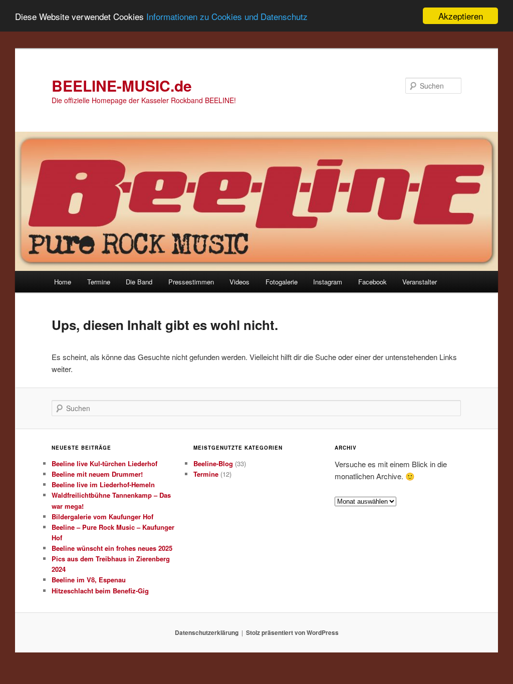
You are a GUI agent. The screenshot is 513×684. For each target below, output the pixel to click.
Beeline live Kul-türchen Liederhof (104, 463)
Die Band (139, 281)
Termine (98, 281)
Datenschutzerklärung (206, 632)
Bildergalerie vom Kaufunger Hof (102, 516)
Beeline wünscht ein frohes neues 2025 (112, 548)
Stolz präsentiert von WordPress (292, 632)
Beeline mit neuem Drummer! (97, 474)
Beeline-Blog (213, 463)
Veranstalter (419, 281)
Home (62, 281)
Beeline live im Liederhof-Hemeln (103, 484)
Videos (239, 281)
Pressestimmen (191, 281)
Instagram (327, 281)
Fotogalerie (282, 281)
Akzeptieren (460, 16)
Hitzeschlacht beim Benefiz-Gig (100, 590)
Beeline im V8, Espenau (89, 579)
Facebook (372, 281)
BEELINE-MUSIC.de (122, 85)
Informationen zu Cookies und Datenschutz (227, 16)
